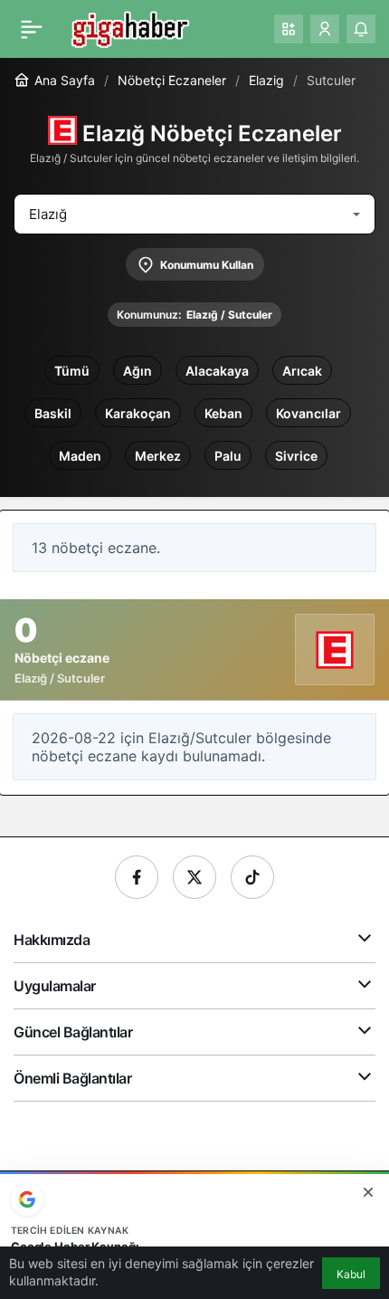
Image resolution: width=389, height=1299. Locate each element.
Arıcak (302, 370)
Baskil (52, 413)
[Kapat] (368, 1192)
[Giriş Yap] (324, 28)
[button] (288, 28)
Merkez (158, 455)
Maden (80, 455)
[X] (194, 877)
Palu (228, 455)
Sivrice (296, 455)
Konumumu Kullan (206, 265)
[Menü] (32, 29)
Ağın (137, 370)
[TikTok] (252, 877)
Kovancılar (308, 413)
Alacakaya (217, 370)
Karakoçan (138, 413)
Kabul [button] (351, 1274)
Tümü (72, 370)
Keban (223, 413)
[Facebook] (136, 877)
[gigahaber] (129, 27)
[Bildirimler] (360, 28)
